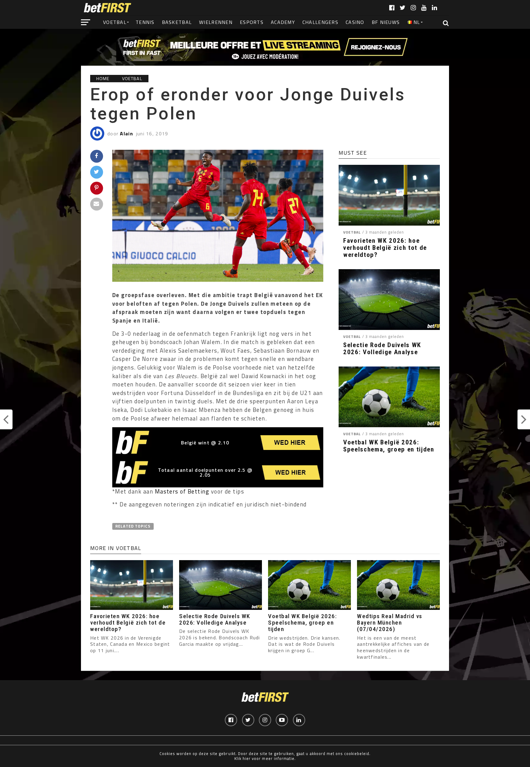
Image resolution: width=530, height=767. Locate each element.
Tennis (145, 22)
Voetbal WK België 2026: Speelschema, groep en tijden (388, 446)
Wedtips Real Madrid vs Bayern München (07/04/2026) (389, 623)
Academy (283, 22)
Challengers (320, 22)
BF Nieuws (386, 22)
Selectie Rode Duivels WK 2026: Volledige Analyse (382, 349)
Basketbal (177, 22)
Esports (251, 22)
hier (247, 758)
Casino (355, 22)
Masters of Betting (182, 491)
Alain (126, 133)
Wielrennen (215, 22)
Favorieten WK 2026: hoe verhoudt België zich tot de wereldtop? (385, 247)
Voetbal (114, 22)
